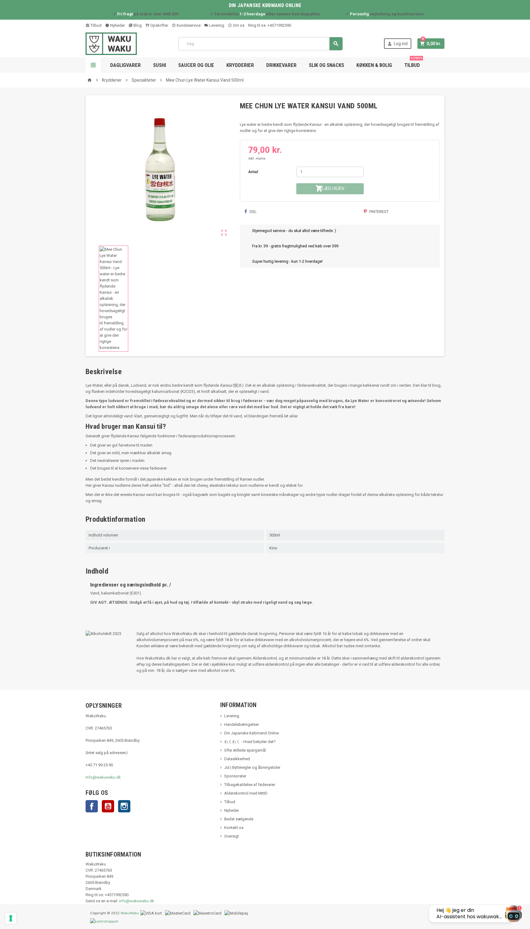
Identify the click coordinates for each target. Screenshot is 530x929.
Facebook (92, 806)
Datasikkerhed (237, 759)
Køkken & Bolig (374, 65)
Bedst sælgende (238, 819)
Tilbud (96, 25)
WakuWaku (130, 913)
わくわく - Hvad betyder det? (250, 741)
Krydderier (240, 65)
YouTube (108, 806)
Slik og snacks (326, 65)
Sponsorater (235, 776)
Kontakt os (234, 827)
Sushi (159, 65)
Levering (216, 25)
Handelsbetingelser (241, 724)
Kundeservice (188, 25)
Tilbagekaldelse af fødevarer (249, 784)
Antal (253, 171)
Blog (137, 25)
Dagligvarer (125, 65)
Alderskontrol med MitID (245, 793)
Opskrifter (158, 25)
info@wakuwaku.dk (103, 777)
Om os (238, 25)
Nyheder (117, 25)
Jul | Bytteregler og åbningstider (252, 767)
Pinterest (378, 211)
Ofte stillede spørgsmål (245, 750)
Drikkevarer (281, 65)
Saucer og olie (196, 65)
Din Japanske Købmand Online (251, 733)
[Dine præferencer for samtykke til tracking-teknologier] (11, 918)
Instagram (124, 806)
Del (253, 211)
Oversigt (231, 836)
